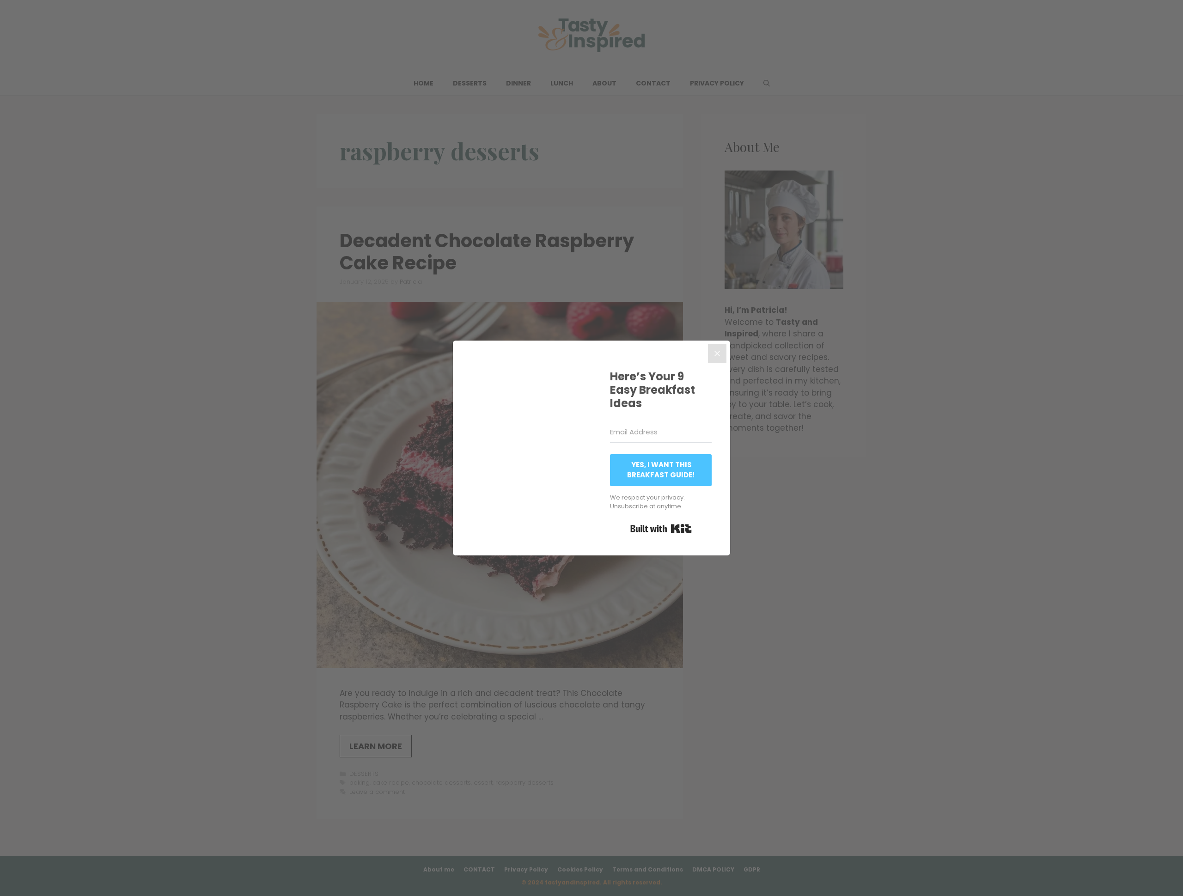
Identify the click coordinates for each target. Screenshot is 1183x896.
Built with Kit (661, 528)
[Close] (717, 353)
